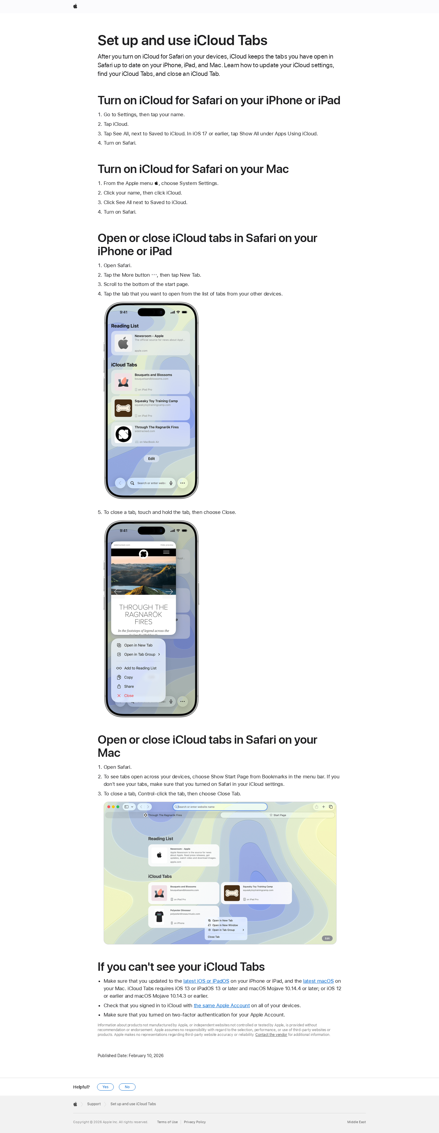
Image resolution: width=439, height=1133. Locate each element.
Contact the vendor (271, 1035)
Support (94, 1104)
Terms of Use (167, 1122)
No (127, 1087)
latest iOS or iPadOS (206, 981)
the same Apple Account (222, 1005)
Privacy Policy (195, 1122)
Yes (105, 1087)
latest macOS (318, 981)
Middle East (356, 1122)
